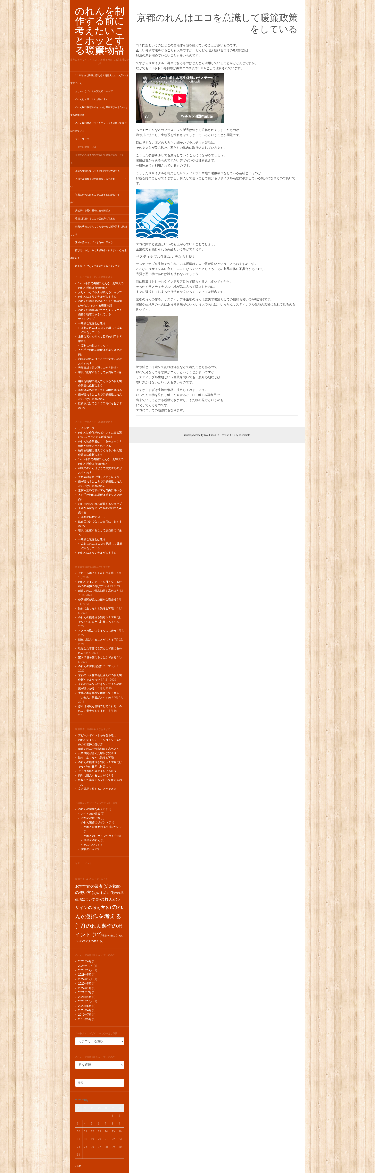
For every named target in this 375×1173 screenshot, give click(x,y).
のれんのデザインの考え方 (100, 835)
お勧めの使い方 (90, 818)
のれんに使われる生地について (103, 826)
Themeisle (244, 435)
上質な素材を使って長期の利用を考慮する (97, 170)
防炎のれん (88, 849)
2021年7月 (84, 992)
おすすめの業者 (90, 813)
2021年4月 (84, 996)
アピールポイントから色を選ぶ (97, 572)
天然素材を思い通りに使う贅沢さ (92, 210)
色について (91, 844)
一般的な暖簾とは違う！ (88, 147)
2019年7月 (84, 1014)
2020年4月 (84, 1010)
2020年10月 (85, 1001)
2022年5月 (84, 983)
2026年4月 (84, 961)
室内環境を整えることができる (97, 657)
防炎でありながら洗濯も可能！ (97, 608)
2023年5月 (84, 974)
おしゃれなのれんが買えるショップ (94, 91)
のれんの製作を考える (91, 809)
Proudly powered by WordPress (199, 435)
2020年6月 (84, 1005)
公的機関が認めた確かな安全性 (97, 599)
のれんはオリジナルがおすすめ (91, 99)
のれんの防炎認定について (94, 666)
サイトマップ (82, 139)
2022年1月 (84, 988)
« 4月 (78, 1166)
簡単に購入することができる (96, 639)
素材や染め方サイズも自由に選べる (94, 242)
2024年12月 (85, 965)
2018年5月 (84, 1019)
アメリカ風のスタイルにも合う (97, 630)
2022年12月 (85, 979)
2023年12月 (85, 970)
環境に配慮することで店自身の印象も (95, 218)
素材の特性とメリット (94, 345)
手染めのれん (92, 840)
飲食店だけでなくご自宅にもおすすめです (97, 266)
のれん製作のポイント (94, 822)
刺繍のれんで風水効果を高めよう (98, 590)
